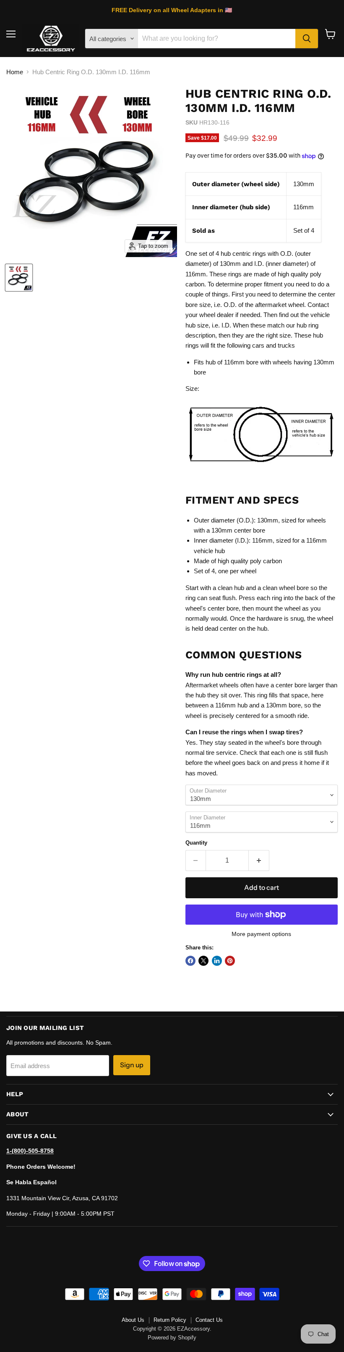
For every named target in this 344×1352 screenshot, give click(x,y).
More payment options (261, 934)
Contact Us (209, 1320)
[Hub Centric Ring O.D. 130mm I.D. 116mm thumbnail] (18, 277)
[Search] (306, 38)
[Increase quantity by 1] (259, 860)
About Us (133, 1320)
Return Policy (170, 1320)
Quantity (196, 843)
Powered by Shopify (172, 1337)
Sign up (131, 1065)
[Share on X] (203, 961)
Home (14, 71)
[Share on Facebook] (190, 961)
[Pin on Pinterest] (230, 961)
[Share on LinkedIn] (217, 961)
